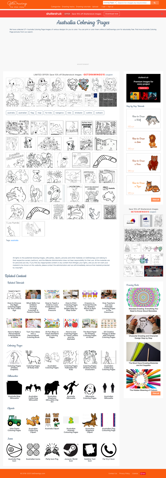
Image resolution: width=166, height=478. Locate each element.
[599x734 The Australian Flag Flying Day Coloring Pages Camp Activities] (90, 178)
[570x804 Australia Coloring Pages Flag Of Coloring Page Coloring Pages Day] (35, 195)
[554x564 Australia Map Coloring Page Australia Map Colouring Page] (54, 178)
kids (69, 113)
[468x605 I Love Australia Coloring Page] (13, 230)
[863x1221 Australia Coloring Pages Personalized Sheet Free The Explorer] (92, 195)
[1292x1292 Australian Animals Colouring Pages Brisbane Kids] (73, 178)
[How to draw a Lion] (143, 140)
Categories (55, 6)
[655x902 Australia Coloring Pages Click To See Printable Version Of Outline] (87, 129)
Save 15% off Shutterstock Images (143, 209)
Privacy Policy (124, 473)
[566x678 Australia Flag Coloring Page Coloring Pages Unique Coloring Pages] (37, 178)
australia (11, 113)
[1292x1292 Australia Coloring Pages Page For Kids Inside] (39, 129)
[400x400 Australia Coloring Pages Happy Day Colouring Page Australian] (54, 195)
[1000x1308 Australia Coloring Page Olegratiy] (86, 145)
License (135, 473)
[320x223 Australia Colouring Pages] (49, 145)
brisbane (78, 113)
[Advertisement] (84, 48)
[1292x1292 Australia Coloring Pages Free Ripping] (81, 161)
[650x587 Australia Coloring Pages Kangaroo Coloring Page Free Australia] (108, 178)
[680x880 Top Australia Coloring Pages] (72, 129)
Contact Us (113, 473)
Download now (111, 14)
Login (104, 6)
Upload (95, 6)
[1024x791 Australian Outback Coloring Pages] (38, 213)
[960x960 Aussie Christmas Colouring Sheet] (15, 161)
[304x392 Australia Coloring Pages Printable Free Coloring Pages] (56, 129)
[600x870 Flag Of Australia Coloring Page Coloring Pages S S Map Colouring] (58, 213)
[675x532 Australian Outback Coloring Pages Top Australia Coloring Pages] (106, 129)
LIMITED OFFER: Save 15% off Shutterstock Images (58, 74)
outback (99, 113)
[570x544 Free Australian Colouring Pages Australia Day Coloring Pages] (75, 213)
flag (32, 113)
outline (89, 113)
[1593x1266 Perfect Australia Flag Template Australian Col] (33, 230)
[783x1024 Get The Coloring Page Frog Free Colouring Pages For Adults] (110, 213)
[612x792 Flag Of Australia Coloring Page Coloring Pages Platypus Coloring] (12, 145)
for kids (48, 113)
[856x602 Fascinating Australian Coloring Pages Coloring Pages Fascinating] (39, 161)
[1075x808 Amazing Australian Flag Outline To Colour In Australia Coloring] (106, 145)
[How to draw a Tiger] (143, 185)
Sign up (110, 6)
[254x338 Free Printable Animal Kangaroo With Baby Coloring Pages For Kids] (94, 213)
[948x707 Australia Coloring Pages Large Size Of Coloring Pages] (17, 178)
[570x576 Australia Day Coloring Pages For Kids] (15, 213)
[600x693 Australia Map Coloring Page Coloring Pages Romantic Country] (70, 145)
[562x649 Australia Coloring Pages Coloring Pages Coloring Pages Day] (28, 145)
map (39, 113)
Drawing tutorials (83, 6)
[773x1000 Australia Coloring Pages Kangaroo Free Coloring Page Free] (75, 195)
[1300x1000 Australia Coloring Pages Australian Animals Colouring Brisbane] (17, 129)
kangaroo (60, 113)
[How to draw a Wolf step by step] (143, 118)
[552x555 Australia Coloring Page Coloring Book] (16, 195)
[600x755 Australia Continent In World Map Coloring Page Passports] (109, 195)
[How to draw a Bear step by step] (143, 163)
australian (23, 113)
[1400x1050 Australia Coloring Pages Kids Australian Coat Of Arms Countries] (104, 161)
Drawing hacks (68, 6)
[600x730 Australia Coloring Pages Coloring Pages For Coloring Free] (62, 161)
